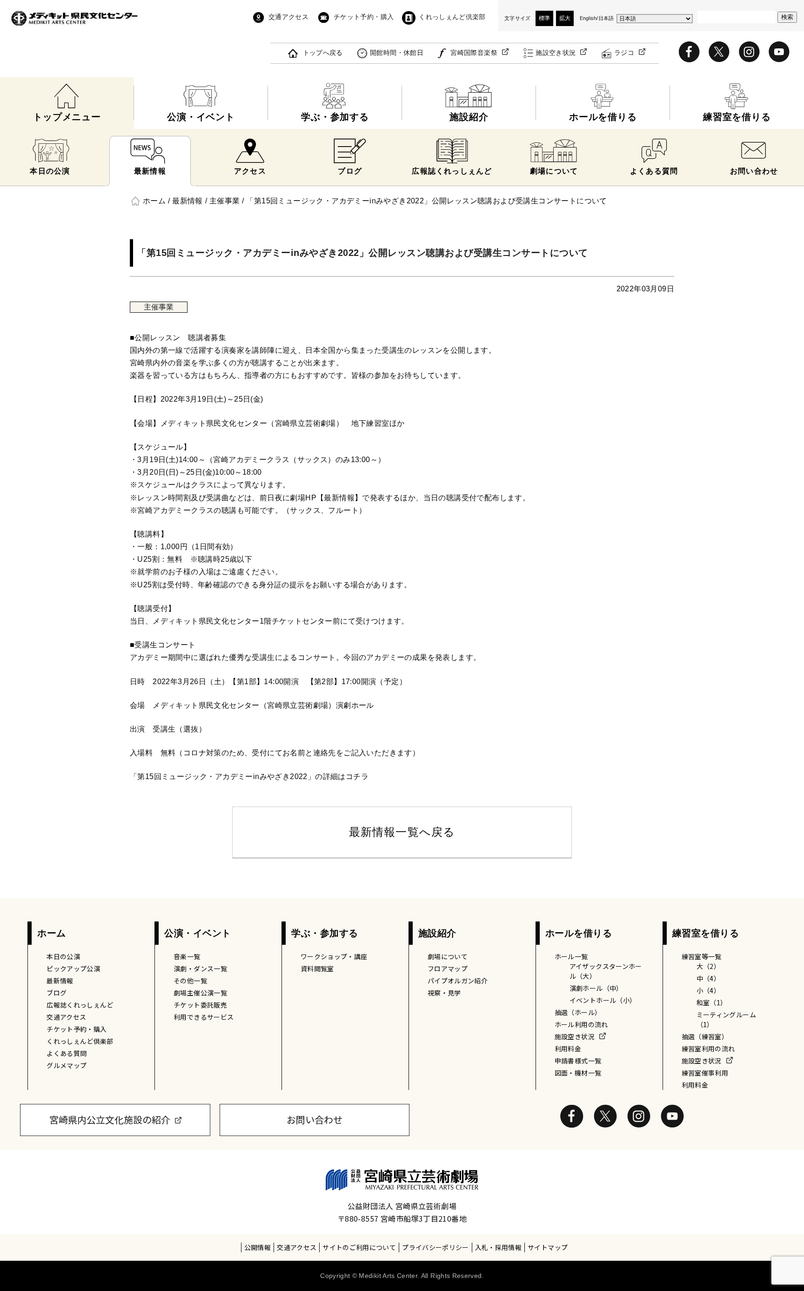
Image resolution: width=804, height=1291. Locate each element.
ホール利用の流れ (581, 1024)
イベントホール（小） (603, 1000)
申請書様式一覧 (578, 1060)
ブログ (57, 992)
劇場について (448, 956)
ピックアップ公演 (73, 968)
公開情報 (257, 1247)
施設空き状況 (556, 52)
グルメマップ (67, 1065)
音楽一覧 (187, 956)
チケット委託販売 (200, 1004)
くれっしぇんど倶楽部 (452, 16)
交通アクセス (288, 16)
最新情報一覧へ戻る (402, 832)
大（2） (708, 966)
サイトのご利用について (359, 1247)
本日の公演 (63, 956)
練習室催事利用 (705, 1072)
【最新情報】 (339, 498)
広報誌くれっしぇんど (80, 1004)
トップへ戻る (323, 52)
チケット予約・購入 (364, 16)
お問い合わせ (314, 1119)
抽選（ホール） (578, 1012)
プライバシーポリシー (435, 1247)
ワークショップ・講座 (334, 956)
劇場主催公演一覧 (200, 992)
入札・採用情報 (498, 1247)
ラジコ (624, 52)
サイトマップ (548, 1247)
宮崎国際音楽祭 (473, 52)
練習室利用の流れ (708, 1048)
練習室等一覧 (702, 956)
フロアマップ (448, 968)
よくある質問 (67, 1053)
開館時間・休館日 (396, 52)
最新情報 (60, 980)
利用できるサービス (204, 1017)
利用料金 (568, 1048)
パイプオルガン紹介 (458, 980)
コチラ (357, 776)
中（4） (708, 978)
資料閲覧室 (317, 968)
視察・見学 (444, 992)
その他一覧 (190, 980)
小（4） (708, 990)
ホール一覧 (571, 956)
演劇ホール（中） (596, 988)
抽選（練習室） (705, 1036)
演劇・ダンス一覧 (200, 968)
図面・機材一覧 (578, 1072)
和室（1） (712, 1002)
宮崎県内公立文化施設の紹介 (109, 1119)
